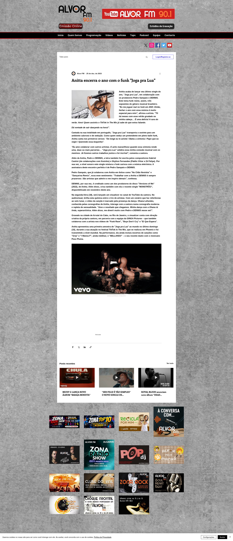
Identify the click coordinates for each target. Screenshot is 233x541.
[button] (144, 35)
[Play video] (116, 269)
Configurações (208, 537)
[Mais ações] (159, 73)
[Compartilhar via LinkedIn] (84, 347)
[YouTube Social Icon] (169, 45)
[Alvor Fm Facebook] (138, 13)
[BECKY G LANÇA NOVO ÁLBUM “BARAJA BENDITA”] (77, 378)
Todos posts (63, 57)
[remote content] (116, 317)
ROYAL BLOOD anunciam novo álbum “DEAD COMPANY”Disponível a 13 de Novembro (155, 393)
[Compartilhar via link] (90, 347)
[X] (146, 45)
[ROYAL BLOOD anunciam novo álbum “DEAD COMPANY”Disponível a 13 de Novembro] (155, 378)
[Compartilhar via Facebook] (73, 347)
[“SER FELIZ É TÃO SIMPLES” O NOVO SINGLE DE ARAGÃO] (116, 378)
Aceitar (222, 537)
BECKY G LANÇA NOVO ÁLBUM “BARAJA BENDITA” (76, 393)
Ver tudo (170, 363)
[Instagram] (151, 45)
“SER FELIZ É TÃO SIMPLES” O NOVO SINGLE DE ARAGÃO (116, 393)
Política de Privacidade (102, 537)
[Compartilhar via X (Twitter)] (79, 347)
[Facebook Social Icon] (157, 45)
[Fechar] (230, 537)
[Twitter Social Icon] (163, 45)
